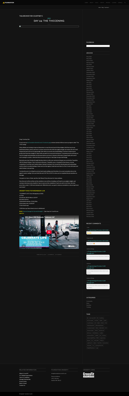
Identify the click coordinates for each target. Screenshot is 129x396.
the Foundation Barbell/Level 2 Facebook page (39, 142)
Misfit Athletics (96, 332)
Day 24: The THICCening (49, 21)
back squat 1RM (93, 317)
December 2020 (90, 119)
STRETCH (102, 340)
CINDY (105, 320)
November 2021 (90, 98)
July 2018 (88, 177)
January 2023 (89, 70)
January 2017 (89, 212)
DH (95, 322)
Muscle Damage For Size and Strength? (33, 211)
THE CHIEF (89, 345)
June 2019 (89, 155)
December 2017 (90, 190)
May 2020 (89, 133)
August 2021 (89, 104)
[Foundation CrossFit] (8, 2)
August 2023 (89, 68)
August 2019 (89, 151)
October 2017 (90, 194)
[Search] (124, 2)
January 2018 (89, 189)
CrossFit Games (90, 322)
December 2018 (90, 167)
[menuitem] (86, 2)
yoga (97, 347)
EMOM (102, 322)
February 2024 (90, 66)
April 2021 (89, 112)
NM (100, 335)
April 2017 (89, 206)
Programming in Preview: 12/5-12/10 (98, 230)
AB (87, 317)
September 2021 (90, 102)
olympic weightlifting (91, 337)
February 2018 (90, 187)
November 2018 (90, 169)
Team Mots (99, 342)
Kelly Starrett (101, 330)
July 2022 (88, 82)
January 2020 (89, 141)
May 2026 (89, 56)
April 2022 (89, 88)
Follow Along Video (90, 325)
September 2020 (90, 125)
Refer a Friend (23, 383)
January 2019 (89, 165)
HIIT (106, 327)
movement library (90, 335)
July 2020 (88, 129)
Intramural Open (90, 330)
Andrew (59, 254)
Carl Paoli (96, 320)
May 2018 (89, 181)
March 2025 (89, 60)
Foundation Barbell (90, 327)
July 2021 (88, 106)
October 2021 (90, 100)
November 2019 (90, 145)
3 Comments (51, 254)
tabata (95, 342)
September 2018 (90, 173)
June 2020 (89, 131)
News (49, 18)
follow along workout (99, 325)
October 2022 (90, 76)
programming (102, 337)
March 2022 (89, 90)
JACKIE (96, 330)
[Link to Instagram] (106, 394)
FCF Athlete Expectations (25, 375)
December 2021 (90, 96)
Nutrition (88, 305)
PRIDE (97, 337)
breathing (101, 317)
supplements (89, 342)
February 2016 (90, 216)
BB (97, 317)
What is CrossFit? (23, 373)
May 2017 (89, 204)
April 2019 (89, 159)
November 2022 (90, 74)
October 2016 (90, 214)
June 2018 (89, 179)
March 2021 (89, 113)
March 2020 (89, 137)
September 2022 (90, 78)
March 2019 (89, 161)
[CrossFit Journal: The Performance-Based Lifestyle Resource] (88, 377)
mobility (101, 332)
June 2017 (89, 202)
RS (92, 340)
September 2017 (90, 196)
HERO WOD (101, 327)
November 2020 (90, 121)
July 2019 (88, 153)
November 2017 (90, 192)
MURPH (96, 335)
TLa (93, 345)
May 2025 (89, 58)
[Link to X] (108, 394)
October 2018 (90, 171)
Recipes (88, 340)
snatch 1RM (96, 340)
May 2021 (89, 110)
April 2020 (89, 135)
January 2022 (89, 94)
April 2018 (89, 183)
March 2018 (89, 185)
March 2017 (89, 208)
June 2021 (89, 108)
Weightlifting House (91, 347)
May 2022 (89, 86)
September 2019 (90, 149)
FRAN (97, 327)
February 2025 (90, 62)
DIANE (98, 322)
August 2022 (89, 80)
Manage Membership (24, 379)
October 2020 (90, 123)
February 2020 (90, 139)
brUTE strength (90, 320)
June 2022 (89, 84)
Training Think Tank (99, 345)
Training (88, 307)
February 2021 (90, 116)
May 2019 (89, 157)
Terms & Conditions (24, 377)
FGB (106, 322)
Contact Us (22, 385)
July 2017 (88, 200)
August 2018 (89, 175)
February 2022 (90, 92)
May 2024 (89, 64)
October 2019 (90, 147)
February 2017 (90, 210)
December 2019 (90, 143)
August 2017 (89, 198)
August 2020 (89, 127)
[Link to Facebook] (104, 394)
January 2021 (89, 117)
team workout (105, 342)
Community (89, 301)
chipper (100, 320)
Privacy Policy (23, 381)
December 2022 (90, 72)
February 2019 (90, 163)
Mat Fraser (89, 332)
